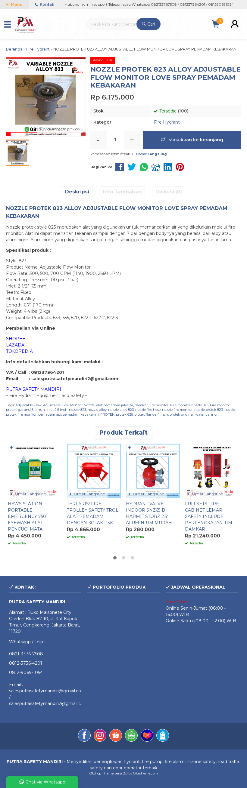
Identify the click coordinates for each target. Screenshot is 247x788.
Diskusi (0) (168, 192)
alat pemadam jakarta (114, 405)
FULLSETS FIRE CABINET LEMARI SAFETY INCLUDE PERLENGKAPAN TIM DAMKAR (208, 516)
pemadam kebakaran (81, 414)
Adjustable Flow (28, 405)
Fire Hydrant (167, 122)
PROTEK (107, 414)
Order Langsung (30, 494)
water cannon (207, 414)
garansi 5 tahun (31, 410)
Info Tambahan (122, 192)
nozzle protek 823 (208, 410)
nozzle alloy (97, 410)
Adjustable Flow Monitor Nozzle (69, 405)
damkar (141, 405)
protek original (182, 414)
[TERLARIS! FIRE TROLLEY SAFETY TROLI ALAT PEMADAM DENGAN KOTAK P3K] (94, 470)
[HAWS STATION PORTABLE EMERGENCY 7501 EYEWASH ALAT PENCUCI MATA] (35, 470)
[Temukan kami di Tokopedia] (131, 736)
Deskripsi (77, 192)
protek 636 (124, 414)
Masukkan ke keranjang (195, 140)
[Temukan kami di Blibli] (162, 736)
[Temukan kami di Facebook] (84, 736)
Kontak (46, 4)
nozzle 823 (77, 410)
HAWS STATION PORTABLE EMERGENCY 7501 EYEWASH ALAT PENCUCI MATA (28, 516)
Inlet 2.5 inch (56, 410)
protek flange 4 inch (151, 414)
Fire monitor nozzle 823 (189, 405)
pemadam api (49, 414)
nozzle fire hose (148, 410)
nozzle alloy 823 (121, 410)
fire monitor (159, 405)
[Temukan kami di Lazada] (147, 736)
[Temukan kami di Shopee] (115, 736)
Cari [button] (150, 24)
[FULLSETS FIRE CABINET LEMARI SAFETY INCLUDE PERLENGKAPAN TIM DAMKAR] (212, 470)
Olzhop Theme (101, 773)
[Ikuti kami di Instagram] (100, 736)
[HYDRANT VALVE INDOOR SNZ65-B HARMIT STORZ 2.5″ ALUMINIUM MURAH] (153, 470)
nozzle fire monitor (177, 410)
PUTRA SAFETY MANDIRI (33, 389)
